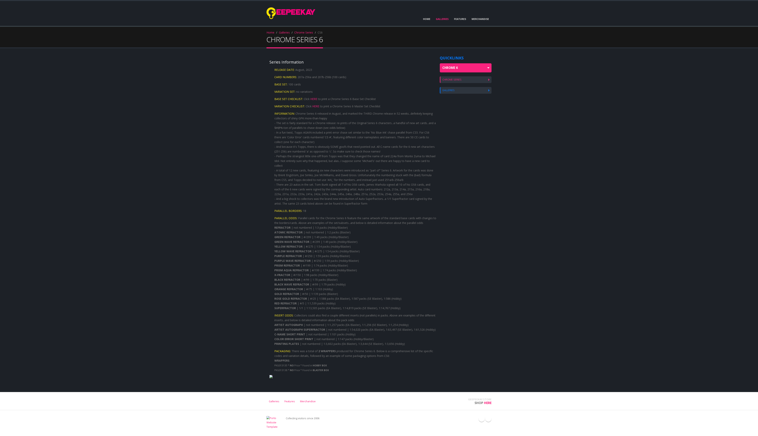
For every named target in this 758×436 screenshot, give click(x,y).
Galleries (284, 32)
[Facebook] (482, 419)
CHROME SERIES (452, 79)
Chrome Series (303, 32)
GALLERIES (448, 90)
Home (270, 32)
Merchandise (308, 401)
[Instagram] (488, 419)
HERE (313, 99)
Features (289, 401)
